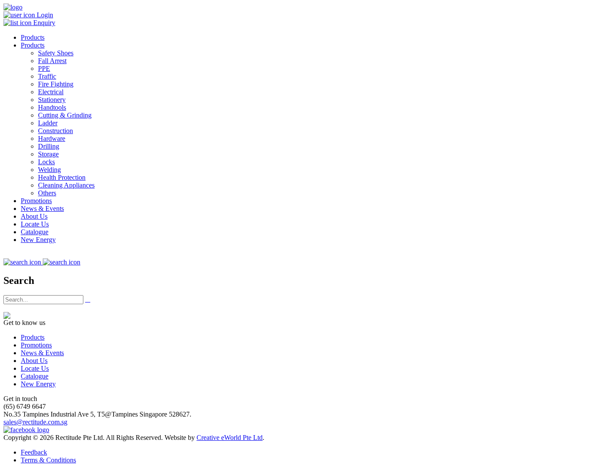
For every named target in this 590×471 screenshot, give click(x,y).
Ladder (47, 123)
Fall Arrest (52, 60)
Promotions (36, 200)
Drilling (48, 146)
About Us (34, 216)
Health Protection (62, 177)
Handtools (52, 107)
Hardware (51, 138)
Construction (55, 130)
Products (32, 37)
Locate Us (35, 224)
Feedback (34, 452)
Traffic (47, 76)
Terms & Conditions (48, 460)
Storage (48, 154)
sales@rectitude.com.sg (35, 422)
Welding (49, 169)
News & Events (42, 208)
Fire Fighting (55, 84)
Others (47, 193)
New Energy (38, 239)
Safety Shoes (55, 53)
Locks (46, 161)
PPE (44, 68)
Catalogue (34, 232)
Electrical (50, 91)
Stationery (52, 99)
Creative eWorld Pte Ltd (230, 437)
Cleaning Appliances (66, 185)
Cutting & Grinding (65, 115)
